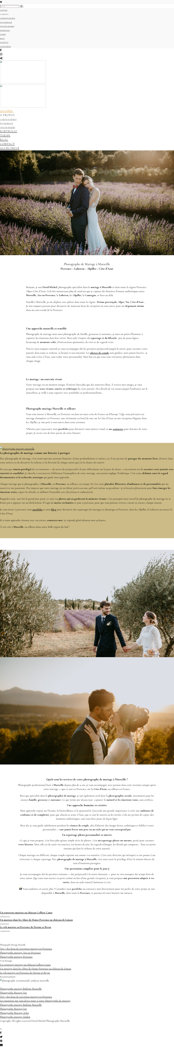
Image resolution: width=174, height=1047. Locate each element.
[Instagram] (1, 54)
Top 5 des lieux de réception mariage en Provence (26, 948)
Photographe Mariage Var (13, 992)
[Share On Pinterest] (1, 1041)
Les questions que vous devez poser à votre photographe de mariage (35, 1000)
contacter (118, 429)
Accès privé (5, 46)
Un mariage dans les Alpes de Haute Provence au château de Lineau (35, 968)
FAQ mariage (6, 22)
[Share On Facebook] (1, 1032)
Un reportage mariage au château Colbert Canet (25, 964)
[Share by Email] (1, 1045)
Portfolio (5, 30)
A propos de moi (7, 18)
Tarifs (3, 34)
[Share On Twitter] (1, 1037)
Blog (2, 38)
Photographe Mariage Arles (14, 1012)
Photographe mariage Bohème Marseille (21, 988)
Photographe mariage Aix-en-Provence (20, 952)
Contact (4, 42)
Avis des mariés (7, 26)
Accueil (3, 10)
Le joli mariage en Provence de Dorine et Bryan (25, 972)
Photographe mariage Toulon (15, 1016)
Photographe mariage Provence (16, 956)
